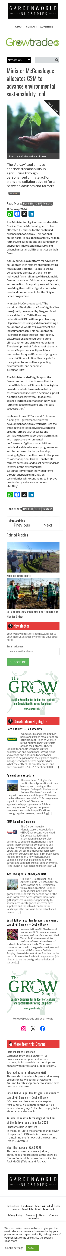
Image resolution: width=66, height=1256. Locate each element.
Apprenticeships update (19, 575)
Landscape (27, 1205)
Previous (19, 524)
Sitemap (30, 1215)
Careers (15, 1208)
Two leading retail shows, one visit (26, 874)
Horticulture (12, 1205)
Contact (31, 27)
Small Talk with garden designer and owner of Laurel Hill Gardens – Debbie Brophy (33, 922)
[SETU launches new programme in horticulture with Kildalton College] (33, 607)
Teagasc (47, 203)
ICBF (38, 203)
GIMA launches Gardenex (21, 821)
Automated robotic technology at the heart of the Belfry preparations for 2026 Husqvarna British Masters (31, 1122)
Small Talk (27, 1208)
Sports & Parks (43, 1205)
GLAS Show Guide (45, 1208)
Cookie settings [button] (14, 1247)
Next (50, 524)
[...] (57, 767)
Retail (57, 1205)
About (19, 27)
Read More (10, 1240)
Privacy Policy (15, 1215)
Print (13, 193)
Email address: (15, 646)
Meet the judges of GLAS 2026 (24, 1147)
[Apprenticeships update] (33, 571)
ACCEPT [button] (32, 1247)
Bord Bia (28, 203)
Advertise (46, 27)
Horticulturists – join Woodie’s (24, 729)
